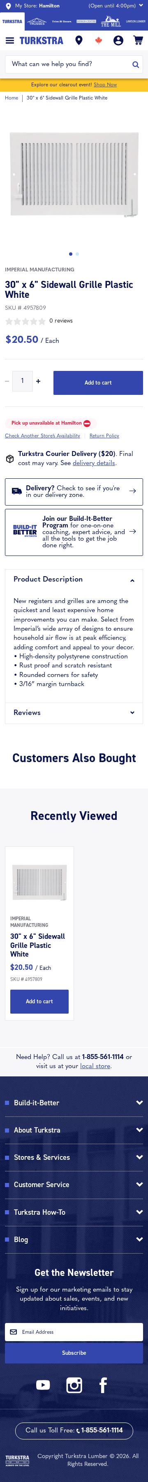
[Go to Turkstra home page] (12, 21)
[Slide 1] (77, 254)
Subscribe (74, 1353)
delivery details (94, 463)
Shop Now (105, 85)
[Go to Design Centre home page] (86, 21)
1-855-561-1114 (103, 1057)
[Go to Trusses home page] (37, 21)
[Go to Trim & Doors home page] (61, 21)
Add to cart (98, 383)
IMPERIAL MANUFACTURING (39, 270)
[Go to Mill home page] (111, 21)
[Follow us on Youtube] (44, 1392)
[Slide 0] (70, 254)
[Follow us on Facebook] (103, 1392)
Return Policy (104, 436)
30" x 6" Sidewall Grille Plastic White (37, 945)
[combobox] (69, 64)
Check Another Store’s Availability (42, 436)
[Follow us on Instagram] (74, 1392)
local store (95, 1066)
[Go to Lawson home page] (135, 21)
